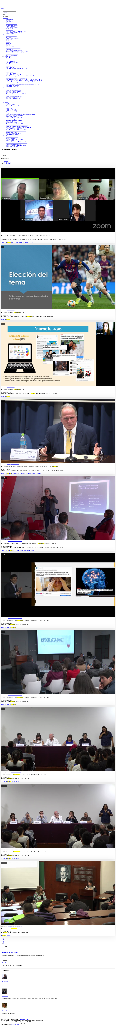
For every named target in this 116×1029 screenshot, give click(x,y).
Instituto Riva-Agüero (10, 61)
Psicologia (8, 45)
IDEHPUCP (8, 58)
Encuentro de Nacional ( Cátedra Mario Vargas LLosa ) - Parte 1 (26, 851)
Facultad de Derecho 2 (11, 121)
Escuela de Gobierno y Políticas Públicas (14, 139)
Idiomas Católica (9, 69)
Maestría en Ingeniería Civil (12, 146)
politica (20, 242)
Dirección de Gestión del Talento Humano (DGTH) (17, 126)
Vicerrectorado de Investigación (12, 105)
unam (32, 550)
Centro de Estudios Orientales (12, 85)
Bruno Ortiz (4, 1010)
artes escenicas (9, 39)
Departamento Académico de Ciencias (14, 50)
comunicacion (4, 550)
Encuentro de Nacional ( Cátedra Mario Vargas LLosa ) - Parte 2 (26, 774)
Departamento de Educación (12, 54)
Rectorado (8, 103)
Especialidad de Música (11, 64)
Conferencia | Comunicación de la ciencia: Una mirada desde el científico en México (29, 543)
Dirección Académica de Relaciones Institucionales (17, 95)
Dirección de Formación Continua (13, 98)
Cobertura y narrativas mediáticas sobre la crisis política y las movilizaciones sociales (26, 235)
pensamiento (28, 473)
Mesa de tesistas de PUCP (13, 312)
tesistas (2, 319)
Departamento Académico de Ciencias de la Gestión (17, 51)
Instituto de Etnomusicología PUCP (13, 82)
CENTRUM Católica (10, 66)
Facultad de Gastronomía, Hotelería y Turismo (16, 31)
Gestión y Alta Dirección (11, 28)
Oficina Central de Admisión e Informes (14, 88)
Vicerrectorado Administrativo (12, 107)
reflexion (15, 473)
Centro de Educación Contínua (12, 62)
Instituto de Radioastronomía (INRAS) (14, 117)
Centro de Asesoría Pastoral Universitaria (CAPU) (16, 129)
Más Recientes (4, 158)
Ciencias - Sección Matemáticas (12, 38)
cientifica (9, 627)
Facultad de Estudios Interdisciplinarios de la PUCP (17, 125)
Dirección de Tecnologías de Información (14, 115)
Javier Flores (5, 981)
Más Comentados (7, 162)
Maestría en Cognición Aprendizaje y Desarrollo (16, 145)
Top (1, 1027)
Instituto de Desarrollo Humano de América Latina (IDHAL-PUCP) (20, 81)
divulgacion (3, 627)
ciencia (14, 550)
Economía (8, 42)
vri (24, 550)
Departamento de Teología (11, 122)
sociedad (31, 242)
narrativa (13, 242)
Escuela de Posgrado (10, 138)
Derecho (8, 20)
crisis (17, 242)
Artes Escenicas (9, 30)
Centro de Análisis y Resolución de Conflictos (15, 63)
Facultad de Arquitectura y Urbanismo (14, 128)
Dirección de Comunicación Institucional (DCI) (16, 131)
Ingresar (5, 12)
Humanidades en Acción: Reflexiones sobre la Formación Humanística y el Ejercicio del (30, 466)
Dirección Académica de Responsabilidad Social (16, 93)
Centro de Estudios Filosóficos (12, 60)
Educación (8, 22)
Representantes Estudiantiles (12, 86)
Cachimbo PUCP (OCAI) (11, 132)
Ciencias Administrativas (11, 40)
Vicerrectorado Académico (11, 116)
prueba (7, 99)
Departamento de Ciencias (11, 55)
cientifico (8, 935)
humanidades (4, 473)
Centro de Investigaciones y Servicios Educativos (16, 78)
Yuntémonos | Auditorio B (11, 110)
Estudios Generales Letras (11, 24)
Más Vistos (6, 161)
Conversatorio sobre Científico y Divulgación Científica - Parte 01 (27, 620)
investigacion (38, 473)
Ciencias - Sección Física (11, 36)
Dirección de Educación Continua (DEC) (14, 123)
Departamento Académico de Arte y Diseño (15, 52)
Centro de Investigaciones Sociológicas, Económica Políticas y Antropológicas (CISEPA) (25, 79)
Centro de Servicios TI (24, 1019)
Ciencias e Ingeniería (10, 26)
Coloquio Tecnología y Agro (12, 113)
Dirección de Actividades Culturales (13, 133)
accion (19, 473)
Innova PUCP (9, 108)
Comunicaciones (9, 21)
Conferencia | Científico (13, 928)
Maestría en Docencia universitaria (13, 144)
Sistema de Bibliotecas (10, 104)
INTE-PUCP (8, 57)
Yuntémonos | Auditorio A (11, 109)
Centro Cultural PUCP (11, 67)
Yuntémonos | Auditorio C (11, 111)
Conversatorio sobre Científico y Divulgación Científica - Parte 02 (27, 697)
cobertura (3, 242)
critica (33, 473)
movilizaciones (26, 242)
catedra (17, 781)
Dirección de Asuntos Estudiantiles (13, 90)
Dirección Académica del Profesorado (14, 96)
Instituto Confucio (10, 72)
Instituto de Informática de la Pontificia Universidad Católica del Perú (20, 114)
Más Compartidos (7, 163)
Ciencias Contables (10, 33)
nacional (13, 781)
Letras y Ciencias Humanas (12, 27)
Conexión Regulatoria (10, 101)
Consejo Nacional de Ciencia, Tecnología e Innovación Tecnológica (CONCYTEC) (24, 80)
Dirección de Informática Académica (13, 91)
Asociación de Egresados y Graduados (14, 120)
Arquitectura (8, 43)
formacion (23, 473)
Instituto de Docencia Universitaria (13, 74)
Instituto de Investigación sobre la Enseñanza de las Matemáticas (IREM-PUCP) (23, 84)
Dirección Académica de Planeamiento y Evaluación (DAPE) (19, 127)
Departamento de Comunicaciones (13, 48)
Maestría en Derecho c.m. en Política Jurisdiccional (17, 141)
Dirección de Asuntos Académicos (13, 97)
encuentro (3, 781)
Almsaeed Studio (15, 1024)
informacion (27, 550)
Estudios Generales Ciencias (12, 25)
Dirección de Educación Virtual (12, 92)
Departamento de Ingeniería (12, 46)
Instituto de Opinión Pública (12, 76)
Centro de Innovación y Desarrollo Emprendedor (16, 68)
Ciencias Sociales (9, 19)
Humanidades (9, 37)
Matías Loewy (5, 996)
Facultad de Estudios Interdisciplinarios (14, 32)
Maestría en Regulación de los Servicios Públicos (16, 143)
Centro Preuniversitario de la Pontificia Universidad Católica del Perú (20, 75)
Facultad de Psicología (10, 119)
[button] (2, 8)
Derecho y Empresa (10, 140)
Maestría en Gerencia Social (12, 137)
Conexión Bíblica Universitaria (12, 70)
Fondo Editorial (9, 49)
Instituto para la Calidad (11, 73)
